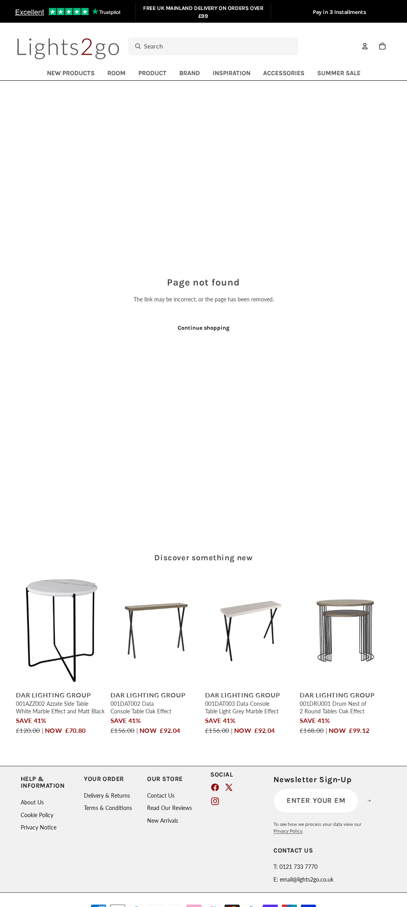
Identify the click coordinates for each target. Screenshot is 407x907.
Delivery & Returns (107, 795)
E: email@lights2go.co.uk (303, 879)
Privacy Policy (287, 831)
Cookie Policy (37, 815)
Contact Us (160, 795)
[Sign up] (374, 801)
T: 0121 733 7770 (295, 866)
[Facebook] (215, 787)
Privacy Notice (38, 827)
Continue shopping (203, 327)
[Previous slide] (22, 630)
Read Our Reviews (169, 807)
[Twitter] (229, 787)
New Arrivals (162, 820)
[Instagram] (215, 801)
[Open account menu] (365, 46)
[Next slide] (101, 630)
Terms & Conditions (108, 807)
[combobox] (204, 46)
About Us (32, 802)
